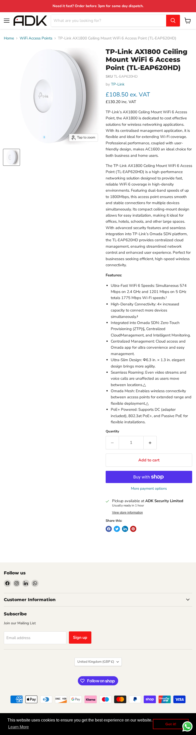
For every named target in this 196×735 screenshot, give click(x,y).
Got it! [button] (170, 724)
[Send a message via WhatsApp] (187, 726)
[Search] (173, 20)
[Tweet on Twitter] (117, 529)
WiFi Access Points (36, 38)
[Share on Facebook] (109, 529)
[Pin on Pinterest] (133, 529)
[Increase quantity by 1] (150, 442)
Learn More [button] (18, 727)
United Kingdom (95, 661)
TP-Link (118, 84)
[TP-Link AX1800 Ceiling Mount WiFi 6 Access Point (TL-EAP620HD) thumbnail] (11, 157)
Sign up (80, 637)
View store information (127, 512)
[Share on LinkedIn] (125, 529)
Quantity (112, 431)
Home (9, 38)
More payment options (149, 489)
